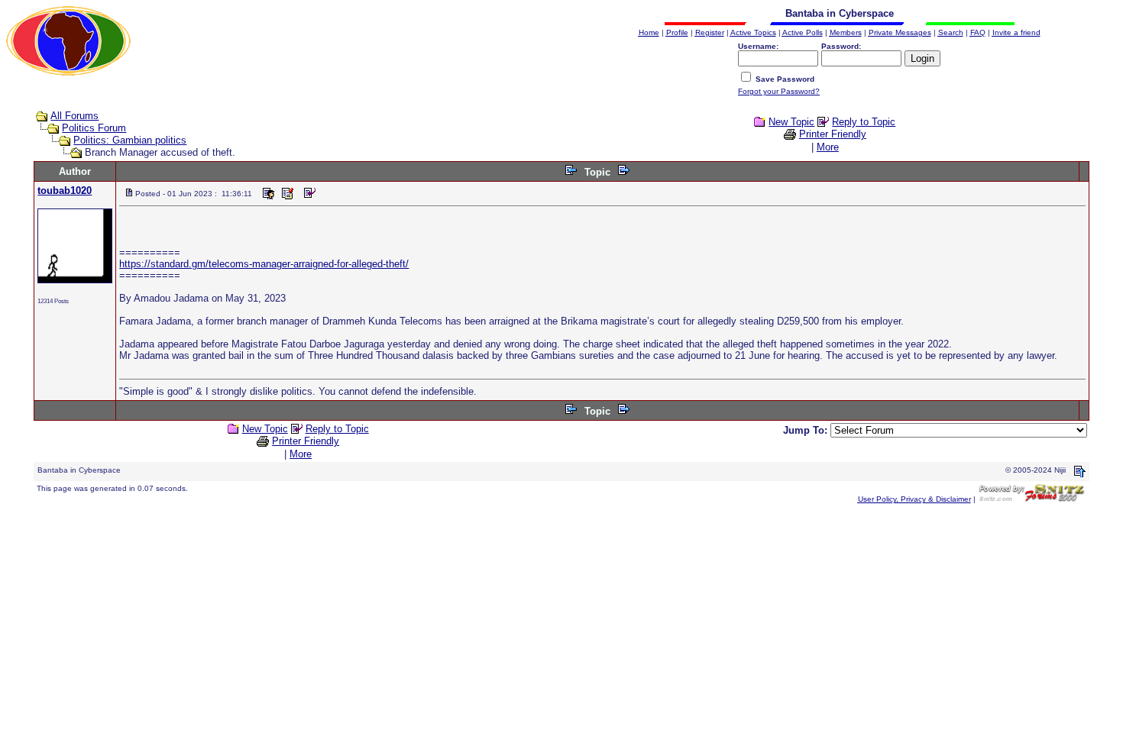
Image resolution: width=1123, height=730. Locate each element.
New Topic (791, 122)
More (828, 147)
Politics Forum (94, 128)
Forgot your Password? (779, 91)
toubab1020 (64, 190)
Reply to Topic (863, 122)
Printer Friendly (832, 134)
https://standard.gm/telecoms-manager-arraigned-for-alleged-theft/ (264, 264)
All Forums (74, 115)
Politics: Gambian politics (129, 140)
